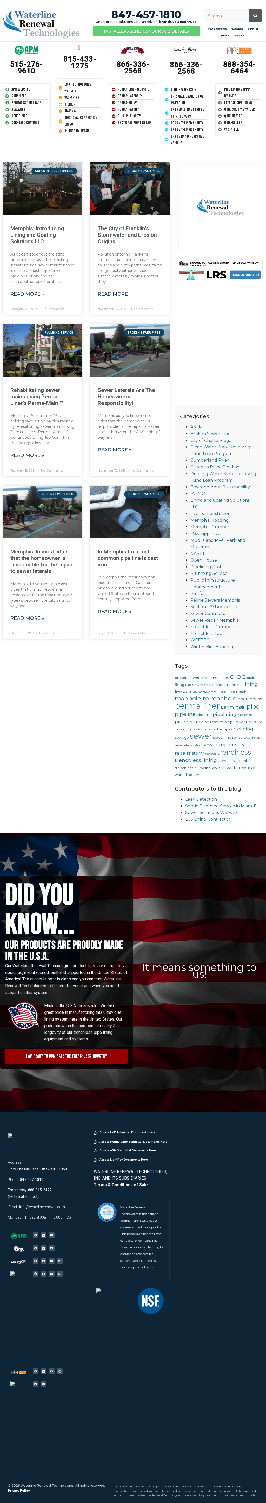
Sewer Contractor (208, 613)
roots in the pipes (217, 729)
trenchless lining (196, 760)
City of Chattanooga (210, 440)
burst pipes (219, 678)
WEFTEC (199, 640)
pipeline (185, 714)
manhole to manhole (206, 698)
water (249, 767)
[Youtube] (52, 1235)
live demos (186, 691)
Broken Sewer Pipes (211, 433)
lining (250, 684)
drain (251, 678)
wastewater (226, 767)
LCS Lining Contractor (207, 819)
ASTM (196, 426)
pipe (253, 706)
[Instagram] (60, 1261)
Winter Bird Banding (211, 646)
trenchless (234, 752)
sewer (201, 736)
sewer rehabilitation (188, 745)
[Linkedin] (43, 1235)
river (189, 729)
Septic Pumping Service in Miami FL (222, 806)
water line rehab (189, 775)
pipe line (204, 714)
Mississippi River (206, 533)
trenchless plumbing (193, 768)
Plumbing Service (209, 573)
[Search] (255, 15)
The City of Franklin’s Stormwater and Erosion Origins (127, 235)
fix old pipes (214, 685)
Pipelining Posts (206, 566)
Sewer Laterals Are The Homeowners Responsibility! (126, 396)
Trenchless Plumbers (212, 626)
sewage (182, 737)
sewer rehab (252, 738)
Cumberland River (209, 460)
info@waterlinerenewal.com (42, 1207)
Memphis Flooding (209, 520)
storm (198, 753)
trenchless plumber (235, 761)
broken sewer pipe (191, 678)
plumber (237, 722)
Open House (203, 560)
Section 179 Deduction (213, 606)
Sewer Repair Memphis (214, 620)
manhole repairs (234, 692)
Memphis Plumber (209, 526)
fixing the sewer (189, 685)
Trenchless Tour (207, 633)
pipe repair (187, 721)
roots (197, 729)
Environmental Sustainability (220, 487)
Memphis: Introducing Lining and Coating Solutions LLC (37, 235)
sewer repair (218, 744)
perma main (233, 707)
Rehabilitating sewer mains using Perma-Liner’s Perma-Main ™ (36, 396)
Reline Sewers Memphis (215, 600)
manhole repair (208, 692)
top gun (210, 753)
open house (250, 699)
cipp (238, 676)
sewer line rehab (228, 737)
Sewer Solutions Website (211, 812)
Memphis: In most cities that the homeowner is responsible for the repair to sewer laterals (41, 562)
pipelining (224, 714)
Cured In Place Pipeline (215, 466)
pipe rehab (244, 715)
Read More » (27, 294)
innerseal (234, 685)
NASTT (197, 553)
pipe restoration (215, 722)
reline (252, 721)
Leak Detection (201, 799)
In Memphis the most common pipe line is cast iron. (128, 558)
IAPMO (197, 493)
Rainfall (198, 593)
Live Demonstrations (211, 513)
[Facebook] (35, 1235)
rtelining (243, 728)
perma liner (197, 705)
